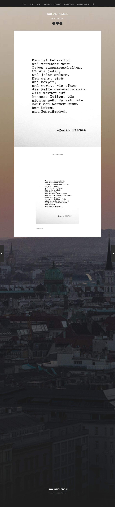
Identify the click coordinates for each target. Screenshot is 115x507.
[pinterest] (60, 23)
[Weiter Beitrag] (113, 253)
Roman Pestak (57, 14)
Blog (24, 4)
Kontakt (47, 4)
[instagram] (57, 23)
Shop (39, 4)
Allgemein (40, 228)
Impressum (57, 4)
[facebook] (53, 23)
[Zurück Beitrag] (2, 253)
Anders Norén (61, 493)
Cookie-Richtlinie (83, 4)
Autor (32, 4)
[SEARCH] (93, 4)
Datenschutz (69, 4)
